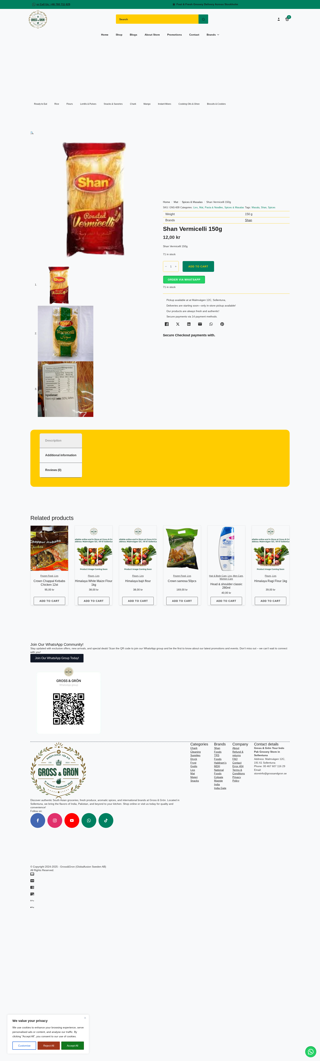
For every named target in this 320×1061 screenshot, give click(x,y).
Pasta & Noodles (214, 207)
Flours (69, 104)
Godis (193, 766)
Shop (119, 34)
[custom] (88, 820)
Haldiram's (220, 762)
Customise (24, 1045)
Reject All (48, 1045)
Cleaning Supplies (195, 753)
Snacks (194, 780)
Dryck (193, 758)
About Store (152, 34)
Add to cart (198, 266)
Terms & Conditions (238, 771)
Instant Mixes (164, 104)
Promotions (174, 34)
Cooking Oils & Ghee (189, 104)
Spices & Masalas (192, 201)
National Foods (219, 771)
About (235, 748)
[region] (48, 1034)
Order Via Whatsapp (184, 279)
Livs (195, 207)
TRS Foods (217, 757)
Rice (56, 104)
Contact (194, 34)
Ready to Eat (40, 104)
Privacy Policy (236, 779)
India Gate (220, 788)
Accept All (72, 1045)
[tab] (61, 440)
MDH (217, 766)
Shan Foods (217, 750)
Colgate (218, 777)
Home (104, 34)
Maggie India (218, 782)
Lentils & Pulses (88, 104)
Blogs (133, 34)
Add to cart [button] (49, 600)
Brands (211, 34)
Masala (255, 207)
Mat (176, 201)
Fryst (193, 762)
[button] (32, 132)
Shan (263, 207)
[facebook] (37, 820)
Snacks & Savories (113, 104)
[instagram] (54, 820)
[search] (203, 19)
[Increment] (176, 266)
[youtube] (71, 820)
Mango (147, 104)
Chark (133, 104)
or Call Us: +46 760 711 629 (53, 4)
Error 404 (238, 766)
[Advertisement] (160, 68)
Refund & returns (237, 753)
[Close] (85, 1018)
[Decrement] (166, 266)
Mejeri (194, 777)
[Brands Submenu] (219, 35)
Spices (271, 207)
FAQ (235, 758)
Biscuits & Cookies (216, 104)
